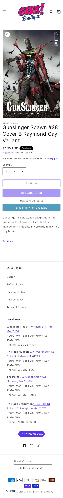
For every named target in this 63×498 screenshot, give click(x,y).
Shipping (6, 153)
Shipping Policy (16, 292)
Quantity (7, 164)
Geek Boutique (26, 492)
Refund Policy (15, 284)
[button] (4, 12)
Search (11, 276)
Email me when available (31, 207)
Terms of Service (17, 307)
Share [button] (9, 241)
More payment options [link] (31, 201)
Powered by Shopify (43, 492)
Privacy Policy (15, 299)
